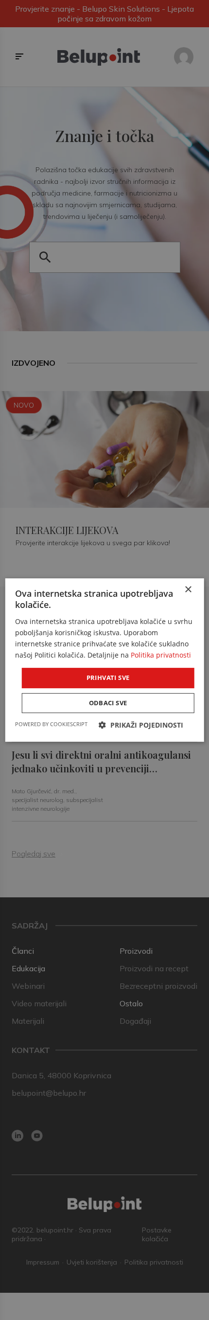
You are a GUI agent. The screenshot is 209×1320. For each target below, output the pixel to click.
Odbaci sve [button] (108, 702)
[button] (141, 725)
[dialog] (104, 660)
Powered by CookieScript (51, 724)
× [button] (188, 589)
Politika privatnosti (161, 655)
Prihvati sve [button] (108, 677)
